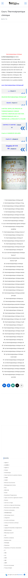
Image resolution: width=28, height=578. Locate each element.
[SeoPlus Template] (6, 575)
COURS (6, 480)
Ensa (5, 487)
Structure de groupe (9, 565)
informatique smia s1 (9, 515)
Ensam (5, 492)
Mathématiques (8, 530)
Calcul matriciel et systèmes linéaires (13, 475)
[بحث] (25, 3)
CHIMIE (6, 477)
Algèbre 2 (6, 467)
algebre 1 (6, 462)
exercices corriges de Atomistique (12, 505)
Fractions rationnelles (9, 510)
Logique (6, 525)
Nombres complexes (9, 537)
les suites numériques (9, 520)
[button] (8, 385)
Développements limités (10, 485)
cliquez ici (13, 91)
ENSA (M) (6, 490)
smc (5, 555)
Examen (6, 500)
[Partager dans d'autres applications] (21, 385)
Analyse (6, 470)
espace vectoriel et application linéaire (13, 497)
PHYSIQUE (6, 542)
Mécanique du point (9, 532)
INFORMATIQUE (8, 512)
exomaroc (20, 574)
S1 (4, 550)
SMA (5, 553)
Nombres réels (7, 540)
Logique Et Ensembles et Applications (13, 527)
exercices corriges (8, 502)
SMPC (5, 563)
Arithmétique (7, 472)
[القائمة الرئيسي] (2, 3)
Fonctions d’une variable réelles (11, 507)
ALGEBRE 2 (6, 465)
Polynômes (6, 545)
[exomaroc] (14, 3)
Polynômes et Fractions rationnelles (12, 547)
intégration (7, 517)
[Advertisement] (14, 40)
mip (5, 535)
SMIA (5, 558)
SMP (5, 560)
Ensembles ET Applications (10, 495)
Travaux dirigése (8, 568)
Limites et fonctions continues (11, 522)
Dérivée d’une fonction (9, 482)
